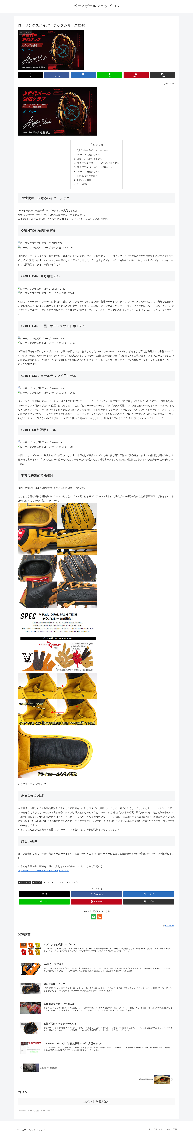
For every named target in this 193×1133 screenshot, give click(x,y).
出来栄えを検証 (84, 180)
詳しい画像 (82, 184)
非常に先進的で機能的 (87, 176)
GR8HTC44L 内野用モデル (89, 159)
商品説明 (38, 882)
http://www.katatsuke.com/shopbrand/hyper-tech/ (43, 870)
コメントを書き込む (96, 1101)
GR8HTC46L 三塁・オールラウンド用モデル (98, 163)
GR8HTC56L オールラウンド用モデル (94, 167)
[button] (162, 75)
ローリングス (25, 882)
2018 (47, 882)
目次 (92, 144)
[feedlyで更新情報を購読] (93, 916)
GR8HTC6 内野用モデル (88, 154)
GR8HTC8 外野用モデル (88, 171)
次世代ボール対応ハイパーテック (92, 150)
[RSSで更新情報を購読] (99, 916)
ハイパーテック (59, 882)
